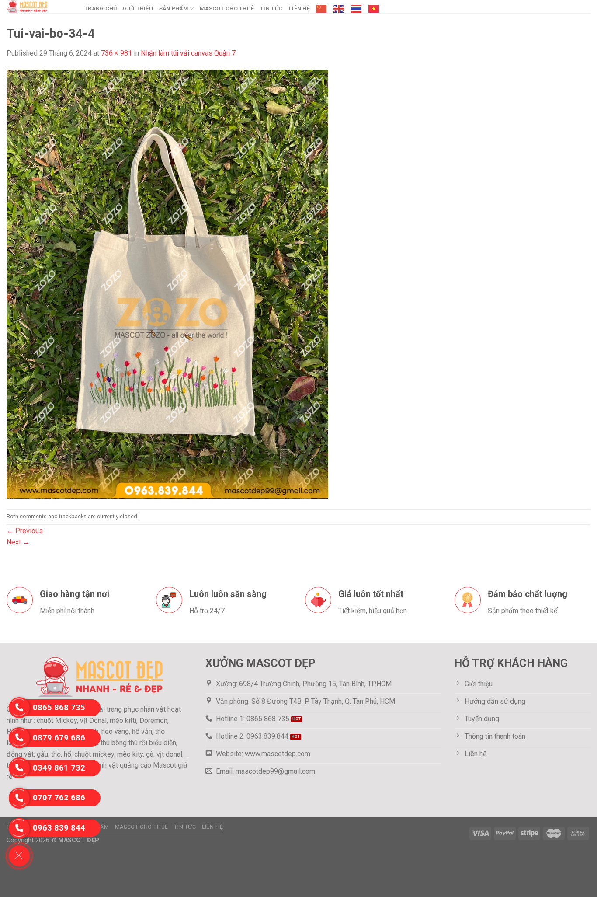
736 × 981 (116, 53)
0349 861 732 (59, 767)
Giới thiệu (138, 8)
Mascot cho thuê (227, 8)
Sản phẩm (173, 8)
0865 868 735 (59, 707)
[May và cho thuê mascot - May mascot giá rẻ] (39, 6)
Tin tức (271, 8)
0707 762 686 (59, 797)
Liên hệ (299, 8)
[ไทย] (356, 8)
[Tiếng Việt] (374, 8)
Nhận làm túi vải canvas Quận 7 (188, 53)
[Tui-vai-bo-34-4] (167, 283)
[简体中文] (321, 8)
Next (18, 542)
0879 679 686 (59, 737)
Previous (25, 531)
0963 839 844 (59, 827)
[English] (339, 8)
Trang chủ (100, 8)
